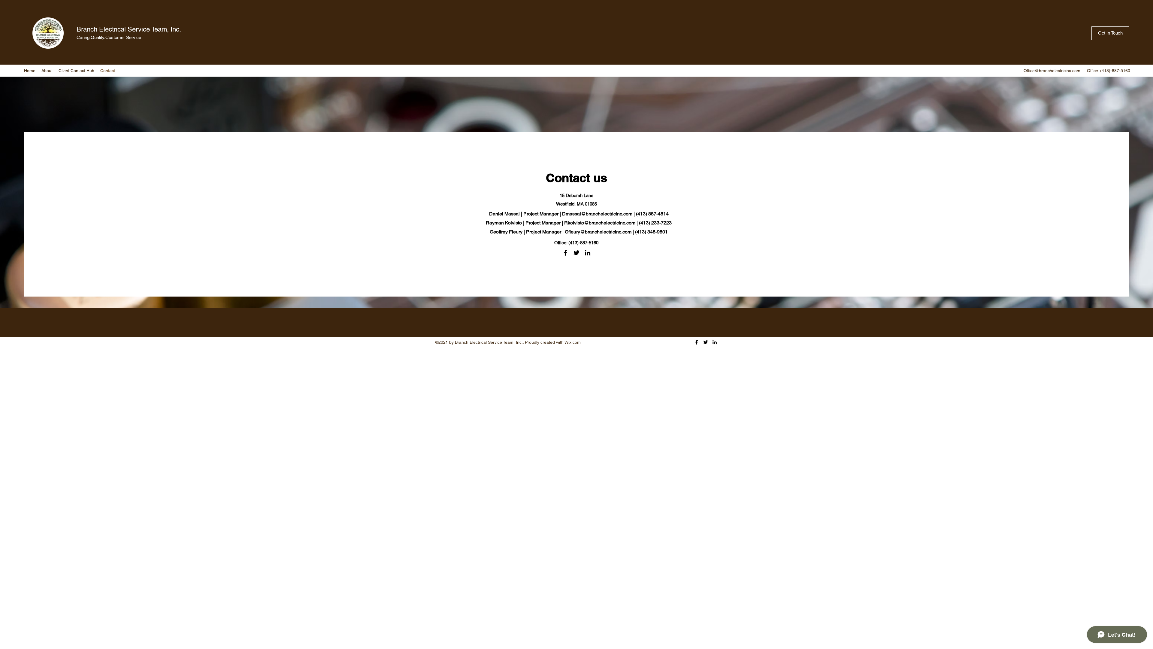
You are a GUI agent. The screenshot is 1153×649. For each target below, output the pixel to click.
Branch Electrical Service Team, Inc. (129, 29)
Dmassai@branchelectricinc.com (597, 214)
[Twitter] (576, 253)
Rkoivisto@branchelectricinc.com (599, 223)
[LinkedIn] (588, 253)
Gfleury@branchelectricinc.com (598, 232)
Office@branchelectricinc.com (1052, 70)
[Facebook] (565, 253)
